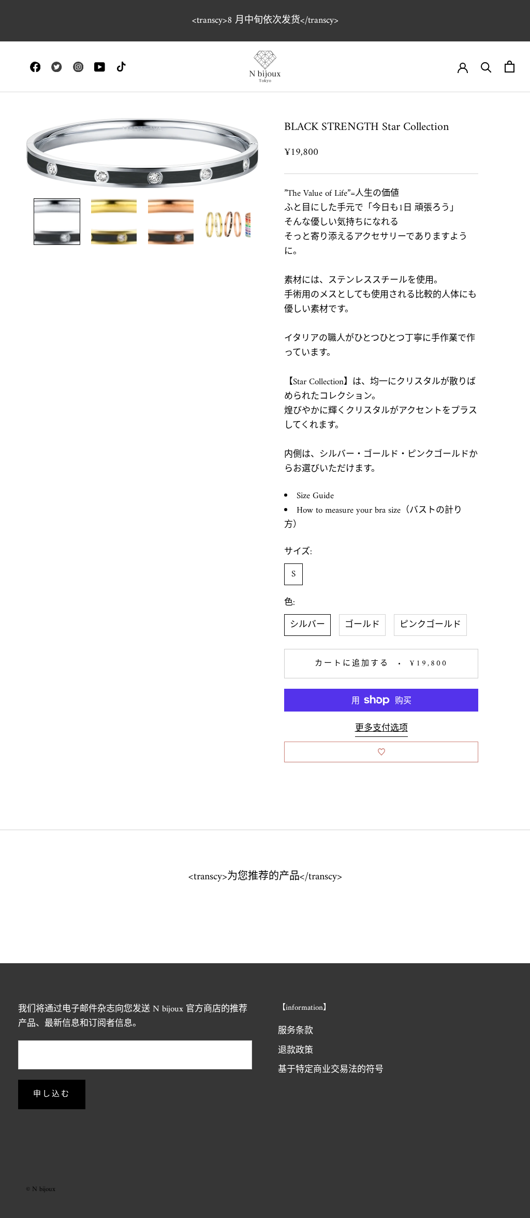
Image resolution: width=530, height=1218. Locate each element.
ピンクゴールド (430, 625)
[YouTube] (99, 67)
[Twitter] (56, 67)
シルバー (307, 625)
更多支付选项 (381, 728)
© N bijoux (40, 1189)
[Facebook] (35, 67)
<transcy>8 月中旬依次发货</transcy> (265, 20)
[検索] (486, 66)
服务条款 (295, 1031)
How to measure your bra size (349, 510)
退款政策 (295, 1051)
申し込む (51, 1094)
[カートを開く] (509, 66)
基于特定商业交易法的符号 (331, 1070)
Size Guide (315, 496)
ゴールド (362, 625)
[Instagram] (78, 67)
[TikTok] (121, 67)
